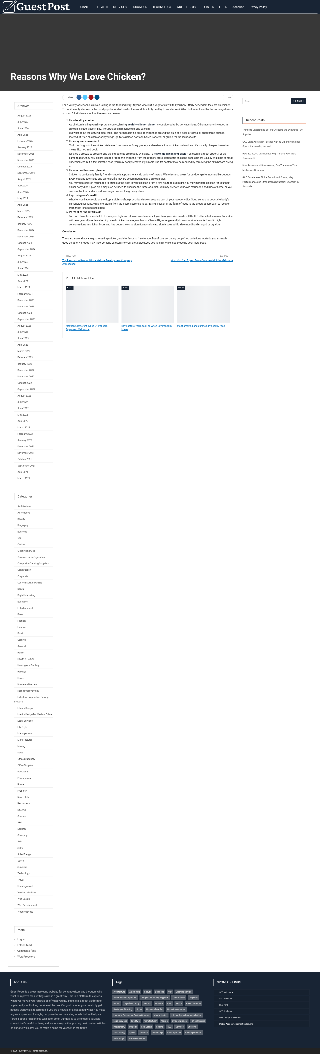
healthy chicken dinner (142, 124)
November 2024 (26, 236)
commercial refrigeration (31, 557)
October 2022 (25, 383)
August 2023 (24, 325)
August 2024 (24, 255)
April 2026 (23, 134)
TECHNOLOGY (162, 7)
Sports (21, 860)
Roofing (22, 810)
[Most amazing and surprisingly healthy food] (203, 304)
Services (22, 829)
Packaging (23, 771)
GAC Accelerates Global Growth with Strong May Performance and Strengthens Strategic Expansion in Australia (270, 182)
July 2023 (23, 332)
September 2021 (26, 465)
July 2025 (23, 185)
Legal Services (25, 720)
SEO (20, 822)
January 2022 (25, 440)
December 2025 (26, 153)
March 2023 (24, 351)
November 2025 (26, 160)
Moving (21, 746)
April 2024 (23, 281)
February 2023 (25, 357)
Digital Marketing (26, 595)
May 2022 (23, 414)
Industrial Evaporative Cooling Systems (132, 1015)
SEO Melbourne (226, 992)
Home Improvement (28, 690)
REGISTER (207, 7)
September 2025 (26, 173)
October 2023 (25, 313)
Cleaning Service (26, 550)
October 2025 (25, 166)
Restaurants (24, 803)
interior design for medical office (35, 714)
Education (23, 601)
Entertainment (25, 608)
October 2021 (25, 459)
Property (22, 790)
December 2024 (26, 230)
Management (25, 733)
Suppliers (22, 867)
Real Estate (24, 797)
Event (21, 614)
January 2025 (25, 224)
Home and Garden (27, 684)
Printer (21, 784)
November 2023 (26, 306)
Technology (24, 873)
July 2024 (23, 262)
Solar (20, 848)
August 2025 (24, 179)
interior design (25, 708)
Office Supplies (25, 765)
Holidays (22, 671)
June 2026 (23, 128)
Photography (24, 778)
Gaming (22, 639)
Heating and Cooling (28, 665)
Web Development (27, 905)
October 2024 (25, 243)
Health (21, 652)
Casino (21, 544)
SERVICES (120, 7)
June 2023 (23, 338)
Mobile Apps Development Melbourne (236, 1024)
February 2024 (25, 294)
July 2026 (23, 122)
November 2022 (26, 376)
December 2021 (26, 446)
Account (238, 7)
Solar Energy (24, 854)
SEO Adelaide (225, 999)
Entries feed (24, 945)
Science (22, 816)
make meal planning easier (171, 153)
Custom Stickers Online (30, 582)
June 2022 (23, 408)
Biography (23, 525)
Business (22, 531)
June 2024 (23, 268)
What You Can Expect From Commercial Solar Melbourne (202, 260)
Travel (21, 880)
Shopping (23, 835)
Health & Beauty (26, 659)
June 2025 (23, 192)
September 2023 (26, 319)
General (22, 646)
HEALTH (102, 7)
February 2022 (25, 434)
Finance (22, 627)
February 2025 (25, 217)
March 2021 (24, 478)
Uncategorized (25, 886)
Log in (20, 939)
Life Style (22, 727)
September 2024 (26, 249)
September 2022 (26, 389)
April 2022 (23, 421)
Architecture (24, 506)
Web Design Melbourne (229, 1018)
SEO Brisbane (225, 1011)
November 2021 (26, 453)
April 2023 (23, 344)
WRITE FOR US (186, 7)
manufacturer (25, 739)
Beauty (21, 519)
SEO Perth (223, 1005)
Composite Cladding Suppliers (33, 563)
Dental (21, 589)
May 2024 (23, 274)
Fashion (22, 620)
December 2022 (26, 370)
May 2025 (23, 198)
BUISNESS (85, 7)
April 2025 (23, 204)
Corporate (23, 576)
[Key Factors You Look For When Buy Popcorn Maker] (148, 304)
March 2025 (24, 211)
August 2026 (24, 115)
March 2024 (24, 287)
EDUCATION (140, 7)
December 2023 (26, 300)
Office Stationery (26, 759)
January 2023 (25, 364)
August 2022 (24, 395)
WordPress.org (26, 956)
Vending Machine (27, 892)
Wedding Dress (25, 911)
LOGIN (223, 7)
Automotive (24, 512)
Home (21, 678)
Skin (20, 841)
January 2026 (25, 147)
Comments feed (26, 950)
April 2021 (23, 472)
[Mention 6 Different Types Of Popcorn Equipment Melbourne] (92, 304)
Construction (24, 569)
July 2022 (23, 402)
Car (19, 538)
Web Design (24, 899)
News (20, 752)
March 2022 (24, 427)
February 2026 (25, 141)
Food (69, 287)
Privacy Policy (258, 7)
